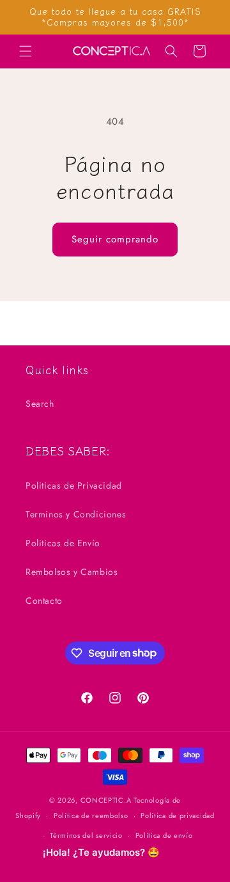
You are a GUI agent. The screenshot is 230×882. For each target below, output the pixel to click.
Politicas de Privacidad (74, 485)
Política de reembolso (91, 815)
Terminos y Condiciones (76, 514)
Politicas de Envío (63, 543)
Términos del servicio (86, 835)
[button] (26, 51)
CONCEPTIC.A (106, 800)
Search (40, 403)
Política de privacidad (177, 815)
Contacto (44, 600)
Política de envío (164, 835)
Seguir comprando (115, 239)
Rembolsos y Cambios (72, 571)
